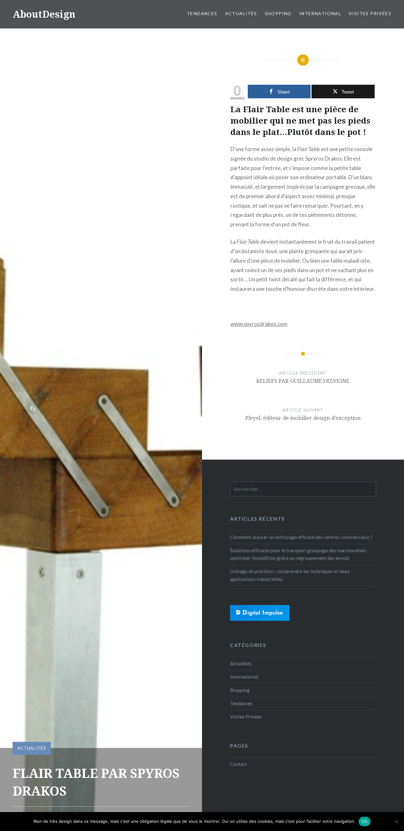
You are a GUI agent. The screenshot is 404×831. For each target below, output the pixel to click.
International (320, 13)
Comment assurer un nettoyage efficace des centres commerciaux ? (301, 537)
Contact (238, 764)
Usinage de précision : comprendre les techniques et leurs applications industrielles (290, 575)
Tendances (202, 13)
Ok (364, 821)
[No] (396, 821)
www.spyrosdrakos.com (259, 324)
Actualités (241, 13)
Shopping (278, 13)
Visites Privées (370, 13)
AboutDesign (44, 14)
